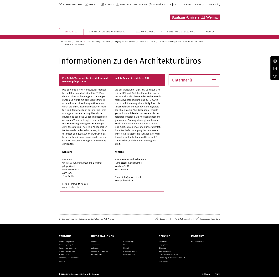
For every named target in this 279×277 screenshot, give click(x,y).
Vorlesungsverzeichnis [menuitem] (133, 4)
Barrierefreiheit (72, 4)
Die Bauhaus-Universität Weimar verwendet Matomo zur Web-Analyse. (86, 219)
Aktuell (79, 42)
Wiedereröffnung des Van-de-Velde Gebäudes (181, 42)
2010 (153, 42)
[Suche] (219, 4)
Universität (66, 42)
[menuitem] (70, 4)
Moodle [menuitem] (109, 4)
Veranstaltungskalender (99, 42)
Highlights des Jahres (125, 42)
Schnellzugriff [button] (192, 4)
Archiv (143, 42)
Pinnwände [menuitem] (159, 4)
